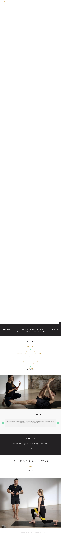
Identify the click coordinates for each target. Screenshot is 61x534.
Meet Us (29, 1)
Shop (37, 1)
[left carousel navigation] (3, 423)
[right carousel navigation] (58, 423)
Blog (33, 1)
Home (24, 1)
